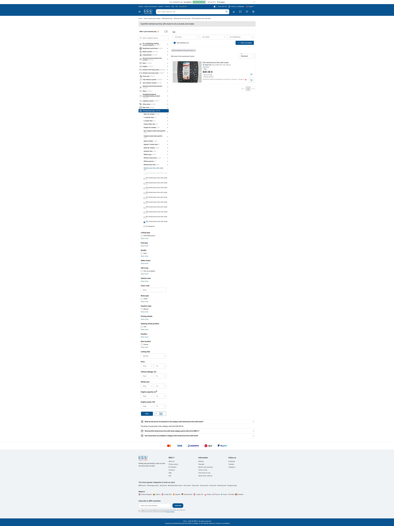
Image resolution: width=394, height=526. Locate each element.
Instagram (231, 467)
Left (145, 327)
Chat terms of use (204, 473)
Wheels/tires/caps (167, 18)
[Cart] (253, 12)
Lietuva (157, 494)
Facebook (231, 461)
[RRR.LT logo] (148, 11)
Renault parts (222, 485)
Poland (146, 344)
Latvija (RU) (168, 494)
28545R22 (206, 67)
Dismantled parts (149, 235)
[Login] (234, 12)
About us (172, 461)
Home (140, 18)
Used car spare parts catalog (152, 18)
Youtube (231, 464)
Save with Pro (183, 6)
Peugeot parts (232, 485)
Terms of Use (202, 470)
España (177, 494)
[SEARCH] (226, 11)
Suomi (225, 494)
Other (145, 299)
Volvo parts (187, 485)
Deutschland (188, 494)
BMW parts (142, 485)
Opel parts (195, 485)
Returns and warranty (150, 6)
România (240, 494)
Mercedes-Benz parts (175, 485)
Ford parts (213, 485)
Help (172, 6)
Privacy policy (173, 464)
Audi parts (163, 485)
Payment (160, 6)
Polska (209, 494)
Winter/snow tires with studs (182, 18)
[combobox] (186, 37)
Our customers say (176, 2)
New (145, 253)
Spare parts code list (205, 476)
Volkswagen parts (153, 485)
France (217, 494)
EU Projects (172, 467)
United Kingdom (146, 494)
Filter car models (246, 43)
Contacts (167, 6)
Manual (146, 309)
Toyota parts (204, 485)
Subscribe (178, 505)
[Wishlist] (247, 12)
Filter (147, 414)
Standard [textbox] (244, 56)
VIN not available (149, 271)
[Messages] (240, 12)
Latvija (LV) (199, 494)
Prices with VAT (222, 6)
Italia (232, 494)
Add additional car (183, 43)
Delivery (141, 6)
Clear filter (161, 413)
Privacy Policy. (170, 511)
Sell (176, 6)
